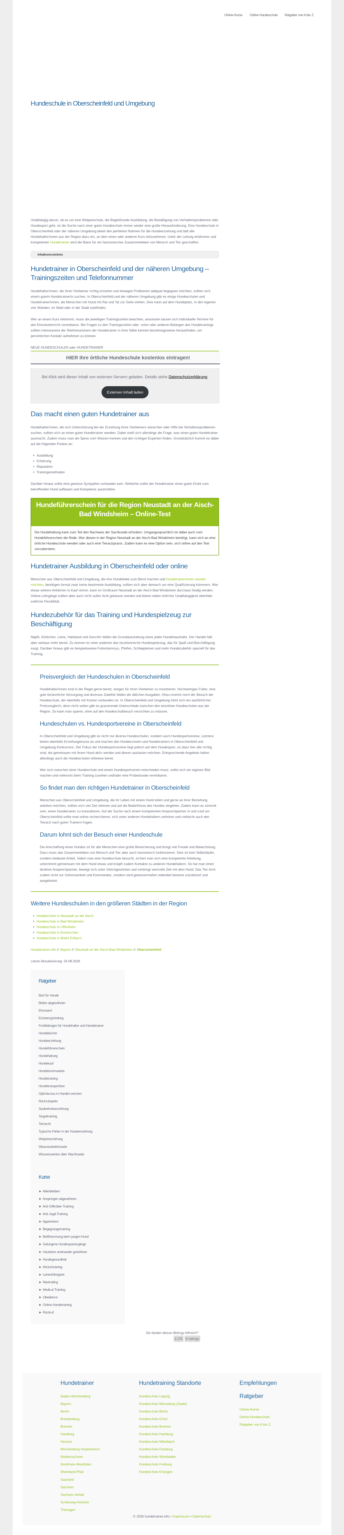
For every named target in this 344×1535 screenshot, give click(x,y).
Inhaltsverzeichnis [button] (50, 254)
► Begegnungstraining (54, 1229)
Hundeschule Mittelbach (157, 1441)
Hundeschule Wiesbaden (157, 1456)
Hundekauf (46, 1063)
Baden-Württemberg (75, 1396)
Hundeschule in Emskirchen (57, 932)
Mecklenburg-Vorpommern (80, 1449)
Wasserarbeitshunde (53, 1146)
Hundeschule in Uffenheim (56, 927)
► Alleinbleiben (49, 1191)
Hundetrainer (59, 242)
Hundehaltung (48, 1056)
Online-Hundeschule (264, 15)
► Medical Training (52, 1289)
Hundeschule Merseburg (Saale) (163, 1404)
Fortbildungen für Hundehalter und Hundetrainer (71, 1025)
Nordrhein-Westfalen (76, 1464)
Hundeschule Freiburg (155, 1464)
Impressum (181, 1516)
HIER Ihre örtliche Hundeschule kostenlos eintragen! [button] (128, 357)
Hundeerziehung (50, 1040)
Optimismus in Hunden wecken (60, 1093)
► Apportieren (48, 1221)
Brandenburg (70, 1419)
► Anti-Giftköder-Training (56, 1206)
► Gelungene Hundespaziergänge (62, 1244)
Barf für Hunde (49, 995)
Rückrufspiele (48, 1101)
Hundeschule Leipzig (154, 1396)
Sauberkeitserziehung (53, 1108)
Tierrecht (45, 1124)
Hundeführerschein (52, 1048)
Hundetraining (48, 1078)
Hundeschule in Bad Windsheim (60, 921)
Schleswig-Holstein (75, 1502)
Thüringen (68, 1510)
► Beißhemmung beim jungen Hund (63, 1236)
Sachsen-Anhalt (72, 1494)
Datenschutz (202, 1516)
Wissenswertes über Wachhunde (61, 1154)
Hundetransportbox (52, 1086)
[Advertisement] (125, 65)
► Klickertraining (50, 1267)
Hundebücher (48, 1033)
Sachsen (67, 1487)
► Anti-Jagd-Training (53, 1214)
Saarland (67, 1479)
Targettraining (48, 1116)
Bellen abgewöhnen (52, 1003)
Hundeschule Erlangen (155, 1472)
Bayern (66, 1404)
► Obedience (48, 1297)
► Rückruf (46, 1312)
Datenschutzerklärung (188, 377)
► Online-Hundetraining (55, 1305)
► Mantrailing (48, 1282)
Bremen (66, 1426)
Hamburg (67, 1434)
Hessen (66, 1441)
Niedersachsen (72, 1456)
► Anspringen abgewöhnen (57, 1199)
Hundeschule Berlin (153, 1411)
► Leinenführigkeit (51, 1274)
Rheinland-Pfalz (72, 1472)
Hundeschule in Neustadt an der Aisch (65, 916)
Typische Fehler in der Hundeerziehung (65, 1131)
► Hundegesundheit (53, 1259)
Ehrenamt (45, 1010)
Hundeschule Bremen (155, 1426)
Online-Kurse (233, 15)
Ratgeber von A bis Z (299, 15)
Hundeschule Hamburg (156, 1434)
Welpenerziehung (51, 1139)
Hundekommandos (52, 1071)
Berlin (65, 1411)
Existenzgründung (51, 1018)
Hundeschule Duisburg (156, 1449)
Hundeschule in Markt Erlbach (59, 938)
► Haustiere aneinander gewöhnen (63, 1252)
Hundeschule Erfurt (153, 1419)
